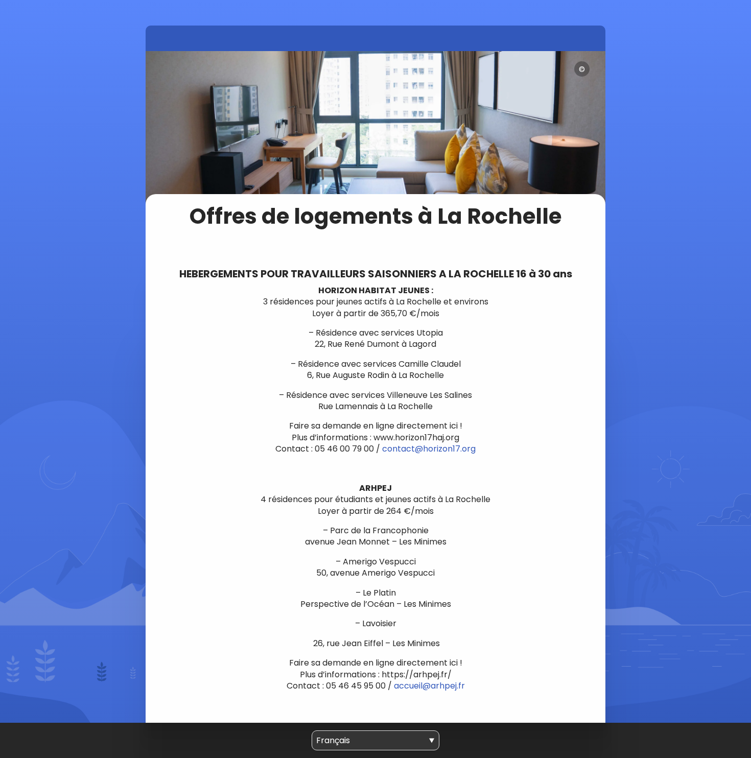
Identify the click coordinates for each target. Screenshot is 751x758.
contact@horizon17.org (429, 449)
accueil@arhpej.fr (429, 686)
